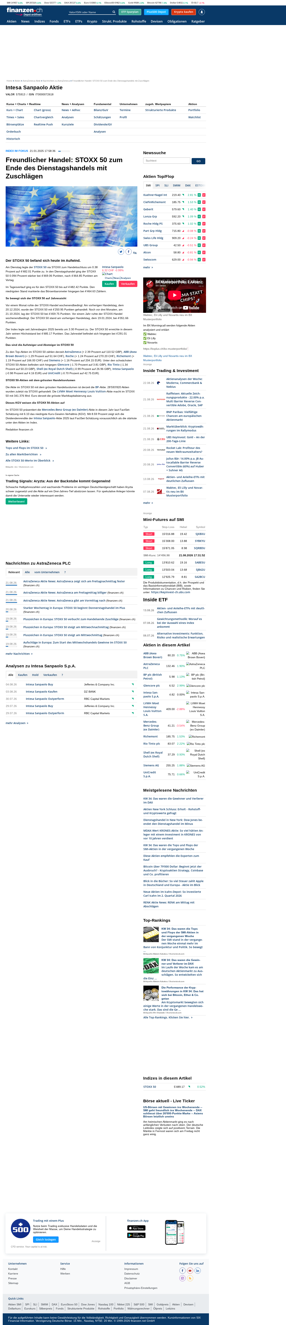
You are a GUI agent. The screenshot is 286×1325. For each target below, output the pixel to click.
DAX (66, 3)
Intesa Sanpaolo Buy (39, 684)
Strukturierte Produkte (160, 110)
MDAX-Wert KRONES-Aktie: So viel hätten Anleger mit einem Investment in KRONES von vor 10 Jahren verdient (173, 834)
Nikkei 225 (123, 1304)
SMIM (44, 1304)
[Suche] (114, 12)
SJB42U (200, 569)
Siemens (54, 360)
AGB (127, 1283)
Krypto (92, 21)
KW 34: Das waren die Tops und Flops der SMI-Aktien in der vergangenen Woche (170, 847)
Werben (65, 1273)
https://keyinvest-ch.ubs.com (170, 592)
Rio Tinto (114, 364)
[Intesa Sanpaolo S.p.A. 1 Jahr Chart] (195, 694)
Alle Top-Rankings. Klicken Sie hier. (166, 1017)
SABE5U (200, 562)
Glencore (63, 364)
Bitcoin (151, 3)
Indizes (39, 21)
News (25, 21)
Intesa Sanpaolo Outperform (45, 699)
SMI (9, 3)
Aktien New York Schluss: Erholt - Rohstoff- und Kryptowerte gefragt (172, 811)
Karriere (13, 1273)
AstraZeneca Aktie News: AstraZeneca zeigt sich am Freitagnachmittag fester (74, 581)
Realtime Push (43, 124)
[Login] (202, 12)
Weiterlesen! (16, 501)
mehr (146, 267)
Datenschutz (132, 1273)
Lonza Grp (150, 216)
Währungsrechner (138, 1308)
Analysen (68, 117)
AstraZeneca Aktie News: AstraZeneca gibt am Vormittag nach (64, 600)
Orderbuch (13, 131)
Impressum (131, 1269)
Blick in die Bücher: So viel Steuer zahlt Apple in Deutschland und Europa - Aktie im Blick (173, 883)
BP (97, 387)
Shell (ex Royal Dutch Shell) (55, 369)
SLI (35, 1304)
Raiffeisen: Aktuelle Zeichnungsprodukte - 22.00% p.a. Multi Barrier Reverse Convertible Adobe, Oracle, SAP (185, 399)
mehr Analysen (15, 723)
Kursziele (68, 124)
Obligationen (177, 21)
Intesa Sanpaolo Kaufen (41, 691)
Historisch (13, 139)
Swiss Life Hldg (153, 238)
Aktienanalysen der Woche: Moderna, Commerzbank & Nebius (184, 383)
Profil (123, 117)
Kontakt (13, 1269)
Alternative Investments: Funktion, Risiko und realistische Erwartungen (181, 635)
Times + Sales (15, 117)
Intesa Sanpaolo (113, 267)
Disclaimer (130, 1278)
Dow (46, 3)
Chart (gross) (42, 110)
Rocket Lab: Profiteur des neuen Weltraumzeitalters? (184, 450)
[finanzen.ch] (24, 10)
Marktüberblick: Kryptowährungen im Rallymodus (185, 428)
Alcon (147, 252)
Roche (70, 356)
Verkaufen (128, 284)
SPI (27, 3)
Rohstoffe (139, 21)
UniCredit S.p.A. (149, 774)
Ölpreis (157, 1308)
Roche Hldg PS (153, 223)
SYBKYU (200, 541)
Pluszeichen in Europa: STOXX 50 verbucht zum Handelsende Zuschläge (70, 619)
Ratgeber (198, 21)
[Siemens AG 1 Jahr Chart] (196, 766)
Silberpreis (45, 1308)
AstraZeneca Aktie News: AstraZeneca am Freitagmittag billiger (65, 592)
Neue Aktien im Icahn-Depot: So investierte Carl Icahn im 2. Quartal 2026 (172, 893)
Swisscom (149, 259)
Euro (86, 3)
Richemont (124, 356)
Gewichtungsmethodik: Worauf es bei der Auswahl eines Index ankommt (179, 623)
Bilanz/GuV (101, 110)
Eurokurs (29, 1308)
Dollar (173, 3)
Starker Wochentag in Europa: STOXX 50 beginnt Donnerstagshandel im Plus (74, 608)
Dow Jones (88, 1304)
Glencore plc (151, 685)
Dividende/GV (103, 124)
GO (199, 161)
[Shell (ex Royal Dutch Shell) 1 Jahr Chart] (195, 754)
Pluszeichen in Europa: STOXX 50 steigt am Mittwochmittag (62, 635)
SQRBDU (199, 548)
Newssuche (154, 152)
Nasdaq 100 (105, 1304)
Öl (192, 3)
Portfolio (194, 110)
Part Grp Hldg (152, 231)
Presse (12, 1278)
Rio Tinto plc (151, 743)
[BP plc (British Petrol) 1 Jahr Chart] (195, 677)
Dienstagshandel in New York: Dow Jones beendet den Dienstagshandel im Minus (173, 822)
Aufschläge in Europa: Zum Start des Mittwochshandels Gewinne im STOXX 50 (75, 642)
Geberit (148, 209)
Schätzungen (102, 117)
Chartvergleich (43, 117)
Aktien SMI (14, 1304)
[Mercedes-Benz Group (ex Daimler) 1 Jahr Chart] (195, 725)
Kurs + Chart (14, 110)
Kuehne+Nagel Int (155, 195)
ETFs (67, 21)
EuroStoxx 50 (69, 1304)
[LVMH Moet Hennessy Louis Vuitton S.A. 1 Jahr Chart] (195, 709)
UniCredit (54, 373)
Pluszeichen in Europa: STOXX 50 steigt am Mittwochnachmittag (66, 627)
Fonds (54, 21)
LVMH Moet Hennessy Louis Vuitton (81, 391)
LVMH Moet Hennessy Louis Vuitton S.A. (152, 709)
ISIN (31, 94)
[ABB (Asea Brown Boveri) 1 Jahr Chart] (195, 655)
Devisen (157, 21)
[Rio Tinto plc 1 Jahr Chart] (196, 744)
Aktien (11, 21)
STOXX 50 (40, 267)
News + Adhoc (71, 110)
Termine (125, 110)
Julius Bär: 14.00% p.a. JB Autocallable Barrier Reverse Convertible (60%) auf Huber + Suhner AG (185, 464)
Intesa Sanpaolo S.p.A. (151, 694)
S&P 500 (139, 1304)
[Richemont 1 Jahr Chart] (197, 737)
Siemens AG (151, 765)
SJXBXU (200, 534)
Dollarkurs (14, 1308)
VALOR (10, 94)
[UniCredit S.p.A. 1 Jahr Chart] (195, 774)
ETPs (78, 21)
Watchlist (194, 117)
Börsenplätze (15, 124)
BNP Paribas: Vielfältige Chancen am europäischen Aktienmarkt (184, 416)
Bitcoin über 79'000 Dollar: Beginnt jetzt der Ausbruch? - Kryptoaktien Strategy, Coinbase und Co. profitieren (173, 870)
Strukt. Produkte (114, 21)
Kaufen (109, 284)
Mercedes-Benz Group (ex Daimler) (65, 409)
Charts (108, 278)
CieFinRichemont (154, 202)
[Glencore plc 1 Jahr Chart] (195, 686)
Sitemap (13, 1283)
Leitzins (170, 1308)
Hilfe (63, 1269)
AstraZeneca (73, 352)
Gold (130, 3)
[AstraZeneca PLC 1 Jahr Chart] (195, 666)
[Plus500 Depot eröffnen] (28, 14)
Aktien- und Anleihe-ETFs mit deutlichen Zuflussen (185, 479)
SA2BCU (200, 577)
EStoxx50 (109, 3)
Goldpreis (162, 1304)
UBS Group (150, 245)
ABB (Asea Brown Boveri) (152, 655)
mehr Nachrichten (18, 654)
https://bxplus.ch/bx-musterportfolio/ (165, 348)
